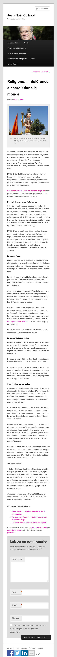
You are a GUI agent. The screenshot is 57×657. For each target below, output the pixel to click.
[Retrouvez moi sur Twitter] (17, 653)
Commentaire (17, 559)
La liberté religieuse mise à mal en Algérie (29, 522)
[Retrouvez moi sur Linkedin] (24, 653)
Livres (32, 58)
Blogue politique (14, 43)
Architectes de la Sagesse (17, 58)
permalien (11, 532)
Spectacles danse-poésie (17, 53)
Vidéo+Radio (12, 64)
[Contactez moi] (31, 653)
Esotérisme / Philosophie (17, 48)
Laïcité (44, 527)
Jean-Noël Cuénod (21, 15)
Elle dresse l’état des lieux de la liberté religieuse (26, 190)
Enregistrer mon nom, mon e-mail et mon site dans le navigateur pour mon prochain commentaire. (28, 628)
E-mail (16, 605)
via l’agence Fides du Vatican (18, 321)
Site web (15, 618)
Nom (16, 592)
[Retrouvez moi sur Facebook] (10, 653)
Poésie (26, 43)
